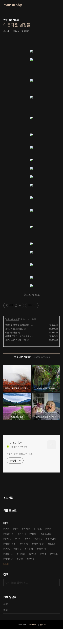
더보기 (6, 563)
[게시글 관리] (20, 305)
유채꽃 (8, 538)
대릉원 (21, 553)
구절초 (38, 528)
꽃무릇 (31, 558)
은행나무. (9, 533)
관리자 (43, 624)
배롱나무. (42, 548)
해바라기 (9, 558)
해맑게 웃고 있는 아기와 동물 (17, 336)
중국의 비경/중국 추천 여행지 (17, 325)
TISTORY (32, 624)
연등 (28, 538)
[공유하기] (16, 305)
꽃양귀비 (51, 538)
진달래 (29, 548)
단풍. (18, 538)
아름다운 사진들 (12, 319)
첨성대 (22, 533)
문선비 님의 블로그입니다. (20, 453)
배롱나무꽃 (38, 543)
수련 (20, 558)
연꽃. (7, 548)
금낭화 (33, 553)
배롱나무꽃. (10, 543)
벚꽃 (49, 528)
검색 (56, 582)
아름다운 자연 (11, 332)
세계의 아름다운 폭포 (14, 328)
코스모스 (46, 533)
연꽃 (7, 528)
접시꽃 (18, 548)
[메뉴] (59, 5)
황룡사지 (9, 553)
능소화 (52, 543)
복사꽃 (27, 528)
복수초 (54, 553)
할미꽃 (39, 538)
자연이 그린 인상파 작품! (15, 339)
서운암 (34, 533)
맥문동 (24, 543)
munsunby (12, 5)
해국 (16, 528)
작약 (44, 553)
